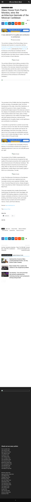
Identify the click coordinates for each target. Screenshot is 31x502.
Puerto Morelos (5, 230)
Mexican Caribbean (22, 228)
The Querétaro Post (6, 459)
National (3, 262)
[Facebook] (2, 23)
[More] (26, 23)
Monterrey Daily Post (6, 462)
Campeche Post (5, 455)
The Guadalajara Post (6, 464)
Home (2, 5)
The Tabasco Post (5, 453)
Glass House (4, 144)
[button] (2, 2)
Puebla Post (4, 489)
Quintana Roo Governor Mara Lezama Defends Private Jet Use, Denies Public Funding (18, 260)
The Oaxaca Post (5, 456)
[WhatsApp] (22, 23)
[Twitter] (6, 23)
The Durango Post (5, 467)
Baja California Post (6, 452)
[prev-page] (2, 281)
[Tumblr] (9, 23)
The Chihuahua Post (6, 484)
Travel (11, 7)
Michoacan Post (5, 478)
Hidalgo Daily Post (5, 477)
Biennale (24, 48)
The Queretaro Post (6, 483)
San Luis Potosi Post (6, 480)
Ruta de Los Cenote (20, 230)
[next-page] (5, 281)
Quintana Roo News (9, 5)
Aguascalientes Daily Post (7, 474)
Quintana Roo (12, 230)
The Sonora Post (5, 487)
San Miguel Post (5, 475)
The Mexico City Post (6, 468)
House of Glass (14, 228)
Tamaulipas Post (5, 481)
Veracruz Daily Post (6, 492)
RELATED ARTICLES (6, 255)
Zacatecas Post (5, 493)
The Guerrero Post (5, 461)
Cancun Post (7, 209)
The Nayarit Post (5, 486)
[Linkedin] (12, 23)
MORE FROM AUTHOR (18, 255)
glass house (8, 228)
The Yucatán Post (5, 449)
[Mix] (16, 23)
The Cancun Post (5, 450)
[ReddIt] (19, 23)
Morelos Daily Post (5, 472)
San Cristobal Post (5, 458)
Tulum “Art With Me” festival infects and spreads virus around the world (23, 249)
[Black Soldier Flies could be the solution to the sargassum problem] (5, 267)
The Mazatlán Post (5, 465)
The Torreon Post (5, 490)
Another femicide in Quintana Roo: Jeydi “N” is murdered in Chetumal (8, 249)
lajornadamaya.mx (10, 205)
